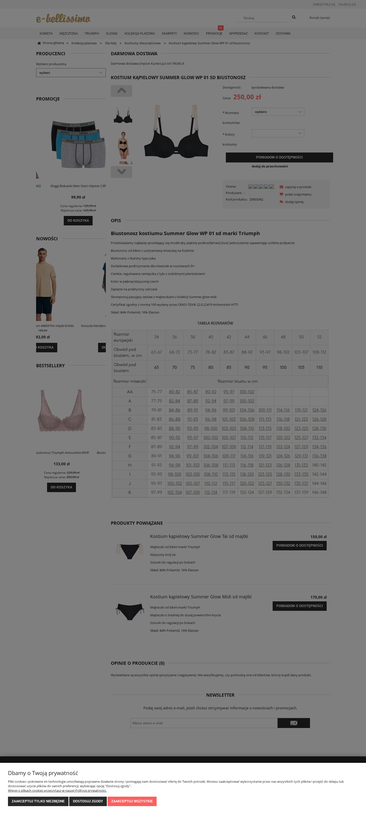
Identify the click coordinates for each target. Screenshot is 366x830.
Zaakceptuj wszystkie (132, 801)
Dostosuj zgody (88, 801)
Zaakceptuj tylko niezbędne (38, 801)
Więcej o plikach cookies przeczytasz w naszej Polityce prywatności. (57, 790)
